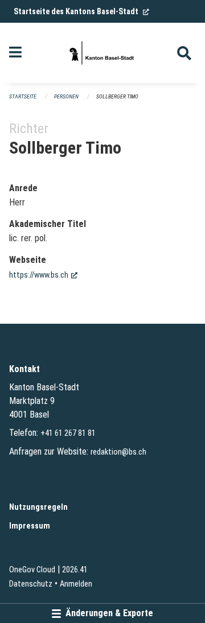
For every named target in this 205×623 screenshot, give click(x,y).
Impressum (29, 526)
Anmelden (76, 584)
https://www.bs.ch (43, 275)
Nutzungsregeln (38, 507)
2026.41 (75, 570)
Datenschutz (30, 584)
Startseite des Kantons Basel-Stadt (81, 11)
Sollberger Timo (117, 96)
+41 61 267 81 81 (68, 433)
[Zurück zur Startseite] (103, 52)
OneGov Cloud (32, 570)
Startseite (22, 96)
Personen (66, 96)
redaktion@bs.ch (118, 452)
